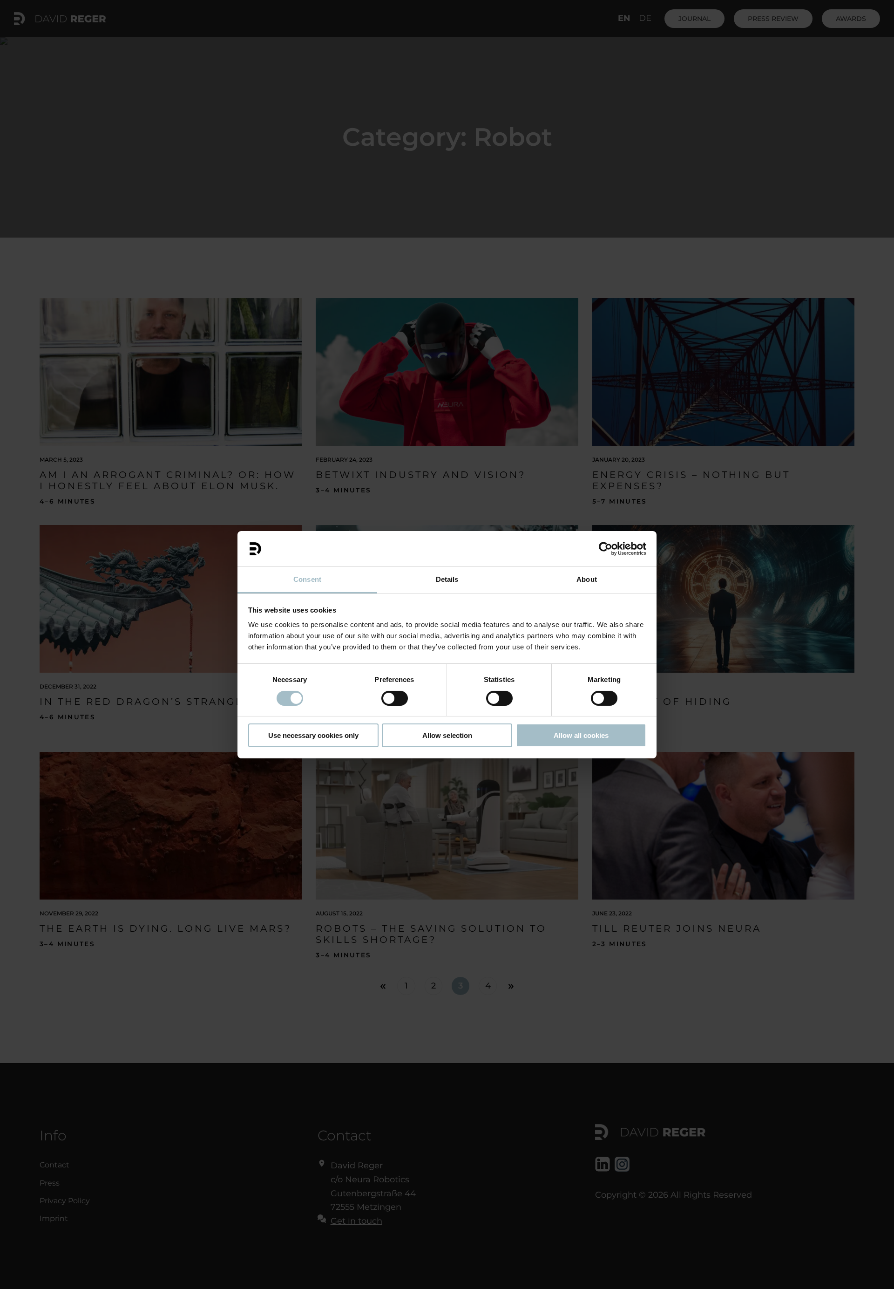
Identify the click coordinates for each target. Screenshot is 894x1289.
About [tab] (586, 579)
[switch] (394, 698)
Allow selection (447, 735)
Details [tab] (447, 579)
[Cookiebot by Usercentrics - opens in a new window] (605, 549)
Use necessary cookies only (313, 735)
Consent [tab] (307, 579)
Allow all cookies (581, 735)
